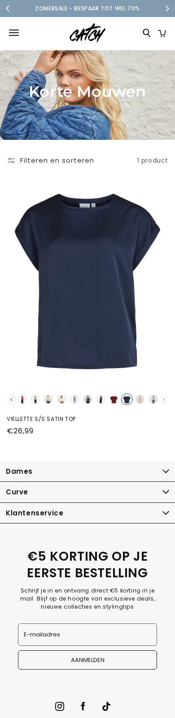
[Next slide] (167, 8)
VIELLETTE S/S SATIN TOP (41, 419)
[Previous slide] (8, 8)
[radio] (22, 399)
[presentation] (11, 399)
